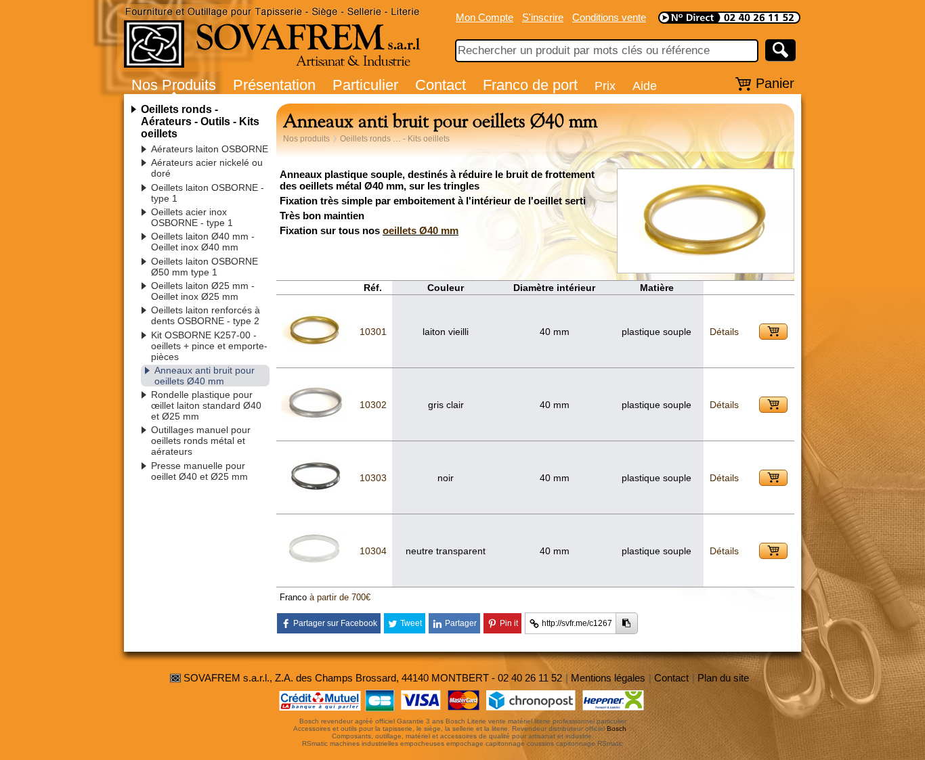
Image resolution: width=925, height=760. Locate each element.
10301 (373, 331)
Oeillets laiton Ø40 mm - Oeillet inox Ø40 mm (203, 241)
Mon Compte (484, 17)
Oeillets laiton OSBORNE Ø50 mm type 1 (204, 266)
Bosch (616, 728)
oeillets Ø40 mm (420, 230)
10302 (373, 404)
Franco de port (530, 84)
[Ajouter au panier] (773, 331)
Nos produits (306, 138)
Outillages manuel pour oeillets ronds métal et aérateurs (201, 440)
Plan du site (723, 678)
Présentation (274, 84)
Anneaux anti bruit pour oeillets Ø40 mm (204, 375)
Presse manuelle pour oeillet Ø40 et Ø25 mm (199, 471)
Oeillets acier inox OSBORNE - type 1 (192, 217)
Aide (644, 86)
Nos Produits (173, 84)
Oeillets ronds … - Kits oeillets (395, 138)
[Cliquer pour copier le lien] (627, 623)
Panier (775, 83)
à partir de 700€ (339, 597)
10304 (373, 550)
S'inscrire (542, 17)
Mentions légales (608, 678)
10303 (373, 477)
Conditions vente (609, 17)
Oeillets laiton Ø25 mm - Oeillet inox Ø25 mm (203, 291)
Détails (724, 331)
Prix (605, 86)
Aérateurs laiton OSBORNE (209, 148)
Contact (440, 84)
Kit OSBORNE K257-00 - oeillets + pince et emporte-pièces (209, 346)
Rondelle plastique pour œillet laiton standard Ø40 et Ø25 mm (206, 405)
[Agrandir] (705, 265)
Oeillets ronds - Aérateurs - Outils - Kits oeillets (200, 121)
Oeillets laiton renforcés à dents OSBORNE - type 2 (205, 315)
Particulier (365, 84)
